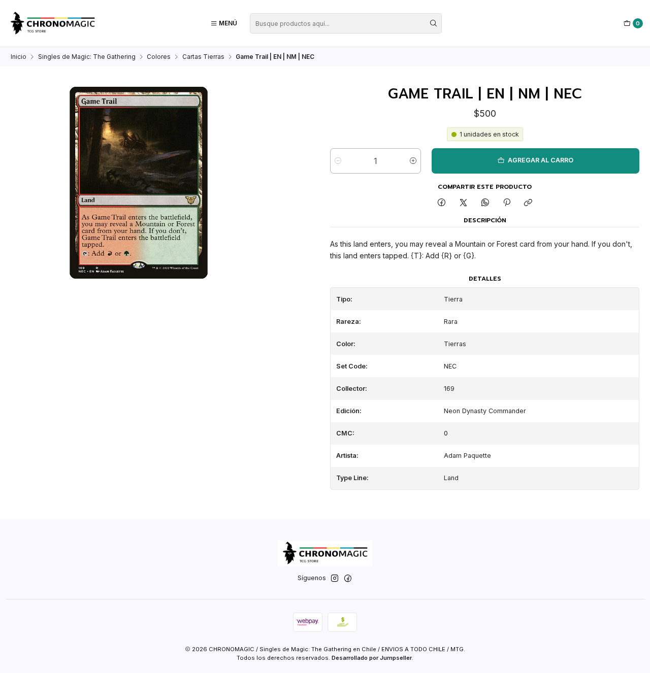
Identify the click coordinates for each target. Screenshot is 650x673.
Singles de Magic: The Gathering (87, 57)
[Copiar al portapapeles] (528, 203)
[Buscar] (433, 23)
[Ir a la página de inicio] (53, 23)
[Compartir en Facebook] (441, 203)
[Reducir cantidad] (338, 161)
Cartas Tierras (203, 57)
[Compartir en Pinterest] (506, 203)
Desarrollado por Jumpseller (372, 657)
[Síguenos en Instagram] (334, 578)
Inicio (18, 57)
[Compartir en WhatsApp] (485, 203)
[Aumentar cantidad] (413, 161)
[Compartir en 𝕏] (463, 203)
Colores (159, 57)
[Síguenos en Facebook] (347, 578)
